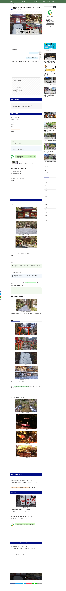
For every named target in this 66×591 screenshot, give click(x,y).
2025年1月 (46, 199)
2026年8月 (46, 179)
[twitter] (50, 26)
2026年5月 (46, 180)
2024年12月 (46, 201)
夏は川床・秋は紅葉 (18, 89)
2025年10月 (46, 190)
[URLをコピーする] (39, 583)
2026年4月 (46, 182)
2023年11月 (46, 217)
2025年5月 (46, 196)
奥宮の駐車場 (16, 91)
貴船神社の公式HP (15, 107)
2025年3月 (46, 198)
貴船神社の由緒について (17, 80)
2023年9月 (46, 220)
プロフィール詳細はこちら (50, 24)
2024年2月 (46, 212)
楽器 (46, 172)
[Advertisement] (26, 41)
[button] (12, 583)
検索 (54, 7)
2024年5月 (46, 207)
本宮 (16, 88)
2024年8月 (46, 204)
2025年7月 (46, 193)
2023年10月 (46, 218)
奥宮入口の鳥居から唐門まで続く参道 (20, 87)
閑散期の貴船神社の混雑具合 (18, 90)
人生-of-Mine (13, 1)
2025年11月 (46, 188)
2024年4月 (46, 209)
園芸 (46, 170)
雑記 (11, 9)
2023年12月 (46, 215)
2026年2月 (46, 185)
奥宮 (16, 86)
